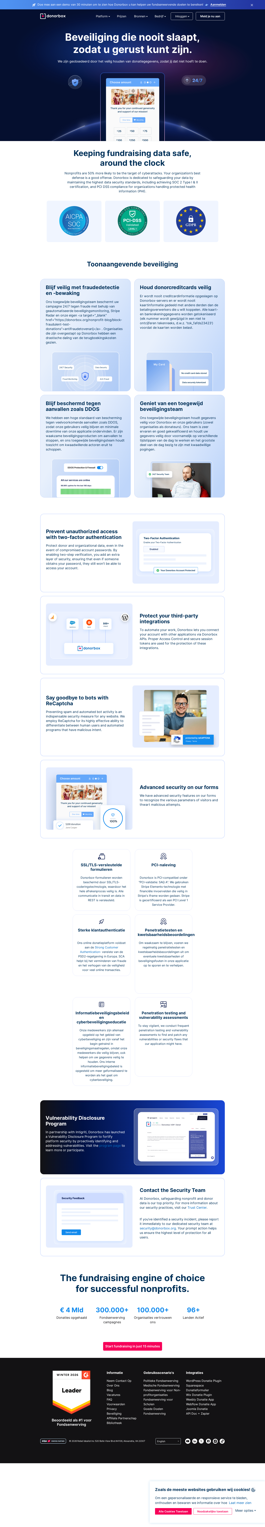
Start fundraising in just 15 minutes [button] (132, 1346)
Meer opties (244, 1510)
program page (110, 1145)
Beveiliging (114, 1413)
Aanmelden (218, 4)
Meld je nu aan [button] (210, 16)
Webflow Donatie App (201, 1404)
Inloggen (181, 16)
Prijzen (121, 16)
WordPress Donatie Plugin (203, 1381)
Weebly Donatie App (200, 1399)
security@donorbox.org (158, 1228)
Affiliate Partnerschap (121, 1418)
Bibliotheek (114, 1423)
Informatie (115, 1373)
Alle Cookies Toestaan (173, 1511)
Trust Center (197, 1207)
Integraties (194, 1373)
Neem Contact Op (119, 1381)
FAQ (109, 1399)
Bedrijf (159, 16)
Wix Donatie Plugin (199, 1395)
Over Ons (113, 1385)
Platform (102, 16)
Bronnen (139, 16)
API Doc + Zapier (197, 1413)
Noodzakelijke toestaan (212, 1511)
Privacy (112, 1409)
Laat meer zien (240, 1503)
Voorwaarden (116, 1404)
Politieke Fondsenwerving (160, 1381)
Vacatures (113, 1395)
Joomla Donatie (197, 1409)
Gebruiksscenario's (158, 1373)
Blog (110, 1390)
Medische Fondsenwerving (161, 1385)
